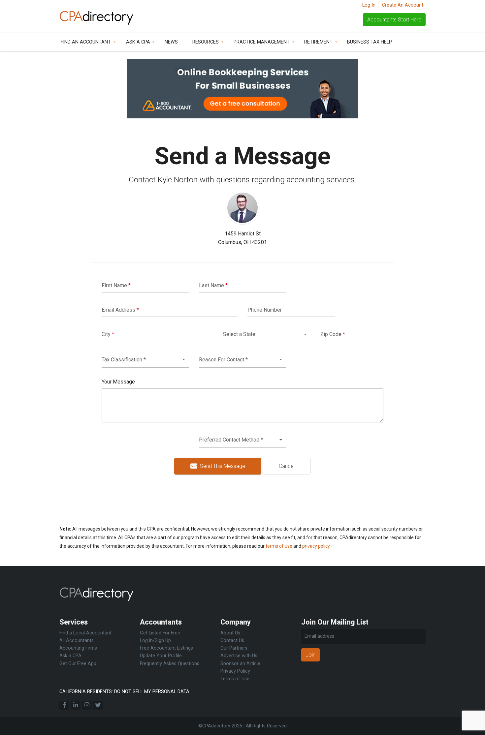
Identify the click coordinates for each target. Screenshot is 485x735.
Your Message (118, 382)
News (171, 42)
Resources (205, 42)
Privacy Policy (235, 671)
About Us (230, 633)
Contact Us (232, 640)
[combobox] (266, 334)
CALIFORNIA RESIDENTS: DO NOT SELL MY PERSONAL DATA (124, 691)
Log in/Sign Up (155, 640)
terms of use (279, 546)
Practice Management (262, 42)
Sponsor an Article (240, 663)
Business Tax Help (369, 42)
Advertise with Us (238, 655)
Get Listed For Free (160, 633)
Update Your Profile (161, 655)
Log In (368, 5)
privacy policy (316, 546)
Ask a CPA (138, 42)
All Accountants (76, 640)
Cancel (287, 466)
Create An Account (402, 5)
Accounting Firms (78, 648)
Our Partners (233, 648)
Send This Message (222, 466)
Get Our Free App (77, 663)
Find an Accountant (86, 42)
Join (310, 655)
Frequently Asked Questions (169, 663)
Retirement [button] (318, 42)
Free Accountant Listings (166, 648)
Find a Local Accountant (85, 633)
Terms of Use (234, 679)
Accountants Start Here (394, 19)
